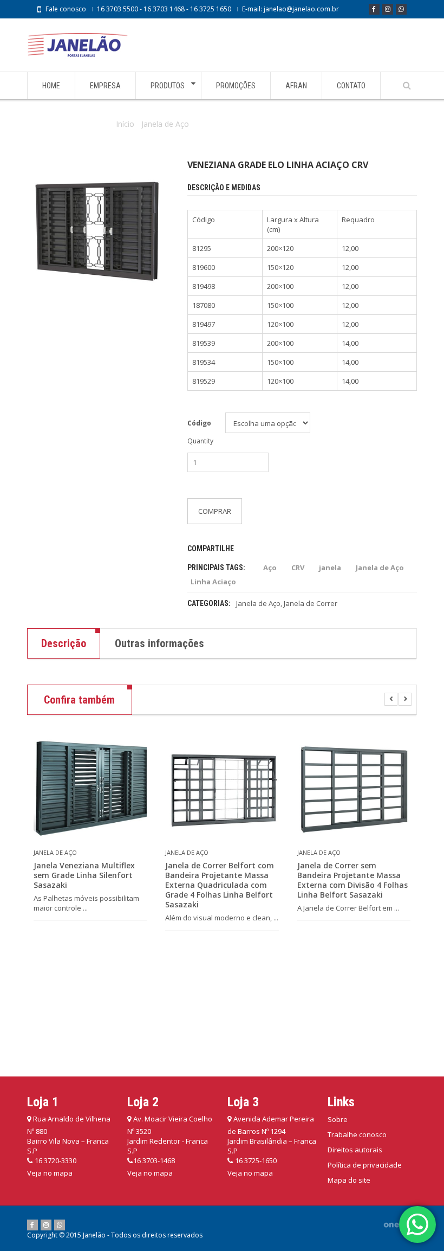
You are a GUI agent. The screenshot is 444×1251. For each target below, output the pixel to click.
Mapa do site (349, 1180)
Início (125, 124)
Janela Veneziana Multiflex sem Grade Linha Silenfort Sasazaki (84, 875)
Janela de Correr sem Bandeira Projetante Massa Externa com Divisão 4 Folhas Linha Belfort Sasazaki (352, 880)
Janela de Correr (310, 603)
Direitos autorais (355, 1150)
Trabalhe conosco (357, 1134)
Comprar (214, 511)
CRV (297, 567)
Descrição (63, 643)
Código (199, 423)
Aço (270, 567)
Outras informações (159, 643)
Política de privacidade (365, 1165)
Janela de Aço (165, 124)
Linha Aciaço (213, 581)
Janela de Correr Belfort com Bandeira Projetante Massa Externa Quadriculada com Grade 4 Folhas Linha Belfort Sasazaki (219, 885)
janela (330, 567)
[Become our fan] (374, 9)
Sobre (338, 1119)
